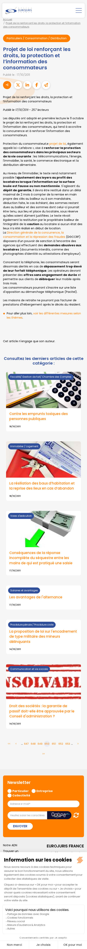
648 (33, 743)
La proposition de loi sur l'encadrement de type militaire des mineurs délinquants (43, 636)
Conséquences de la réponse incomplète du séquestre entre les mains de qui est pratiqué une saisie (40, 557)
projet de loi (57, 144)
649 (40, 743)
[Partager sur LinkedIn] (27, 85)
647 (26, 743)
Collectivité (21, 795)
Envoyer (20, 826)
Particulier (20, 791)
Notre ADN (10, 845)
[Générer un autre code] (75, 815)
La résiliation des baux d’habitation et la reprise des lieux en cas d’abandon (42, 486)
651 (54, 743)
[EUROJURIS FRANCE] (18, 10)
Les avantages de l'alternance (35, 597)
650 (47, 743)
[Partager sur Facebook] (37, 85)
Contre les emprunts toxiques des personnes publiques (38, 416)
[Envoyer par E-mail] (46, 85)
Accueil (7, 19)
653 (67, 743)
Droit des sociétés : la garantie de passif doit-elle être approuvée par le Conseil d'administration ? (41, 711)
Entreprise (44, 791)
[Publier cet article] (18, 85)
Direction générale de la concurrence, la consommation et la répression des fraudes (34, 235)
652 (60, 743)
